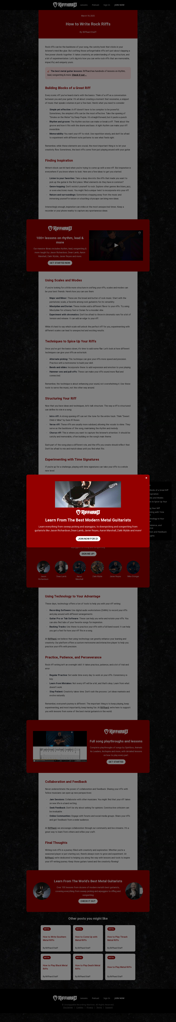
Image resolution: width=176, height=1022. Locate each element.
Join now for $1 (88, 538)
